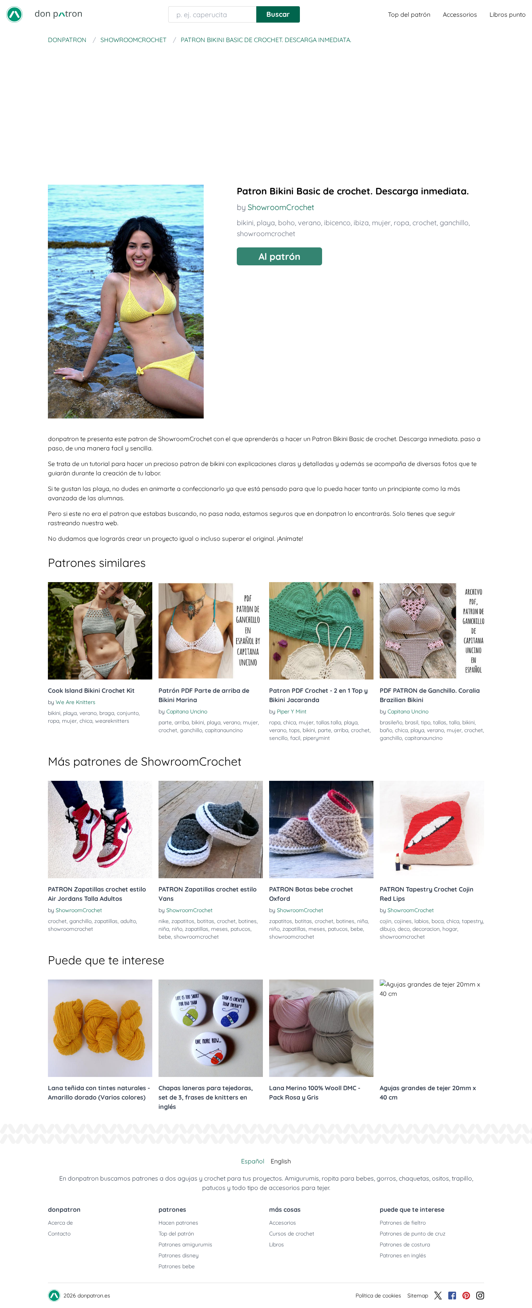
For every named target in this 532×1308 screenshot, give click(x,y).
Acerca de (60, 1222)
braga (106, 713)
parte (165, 722)
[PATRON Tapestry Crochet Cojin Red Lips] (432, 829)
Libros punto (508, 14)
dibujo (387, 928)
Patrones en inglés (403, 1255)
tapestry (472, 921)
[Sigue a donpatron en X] (438, 1295)
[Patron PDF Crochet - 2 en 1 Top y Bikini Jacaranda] (321, 631)
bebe (165, 936)
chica (85, 720)
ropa (401, 222)
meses (219, 928)
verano (309, 222)
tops (294, 730)
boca (438, 921)
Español (252, 1161)
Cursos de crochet (291, 1233)
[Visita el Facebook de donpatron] (452, 1295)
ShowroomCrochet (281, 207)
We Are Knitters (75, 702)
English (281, 1161)
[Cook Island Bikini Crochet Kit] (100, 631)
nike (164, 921)
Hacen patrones (178, 1222)
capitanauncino (224, 730)
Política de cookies (378, 1295)
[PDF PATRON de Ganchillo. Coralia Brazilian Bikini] (432, 631)
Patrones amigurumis (185, 1244)
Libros (276, 1244)
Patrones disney (179, 1255)
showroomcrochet (266, 233)
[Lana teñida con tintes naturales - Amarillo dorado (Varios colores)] (100, 1028)
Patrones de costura (405, 1244)
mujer (381, 222)
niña (164, 928)
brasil (411, 722)
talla (454, 722)
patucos (240, 928)
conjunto (128, 713)
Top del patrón (409, 14)
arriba (181, 722)
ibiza (361, 222)
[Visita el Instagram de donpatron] (480, 1295)
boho (286, 222)
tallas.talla (328, 722)
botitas (205, 921)
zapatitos (182, 921)
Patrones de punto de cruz (413, 1233)
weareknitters (112, 720)
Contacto (59, 1233)
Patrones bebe (177, 1266)
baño (386, 730)
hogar (449, 928)
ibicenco (337, 222)
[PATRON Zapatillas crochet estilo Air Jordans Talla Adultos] (100, 829)
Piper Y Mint (292, 711)
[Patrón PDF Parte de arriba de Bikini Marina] (211, 631)
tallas (439, 722)
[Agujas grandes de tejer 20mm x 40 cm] (432, 1028)
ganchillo (454, 222)
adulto (128, 921)
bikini (245, 222)
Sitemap (417, 1295)
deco (404, 928)
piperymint (316, 737)
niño (177, 928)
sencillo (278, 737)
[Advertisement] (266, 105)
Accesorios (282, 1222)
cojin (385, 921)
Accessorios (460, 14)
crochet (424, 222)
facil (295, 737)
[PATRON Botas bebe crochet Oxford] (321, 829)
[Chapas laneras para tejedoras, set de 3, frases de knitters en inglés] (211, 1028)
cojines (403, 921)
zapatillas (106, 921)
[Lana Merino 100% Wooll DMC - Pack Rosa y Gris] (321, 1028)
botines (247, 921)
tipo (425, 722)
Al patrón (279, 256)
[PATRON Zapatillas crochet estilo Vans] (211, 829)
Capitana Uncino (186, 711)
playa (266, 222)
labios (421, 921)
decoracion (426, 928)
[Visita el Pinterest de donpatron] (466, 1295)
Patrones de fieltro (403, 1222)
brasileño (391, 722)
